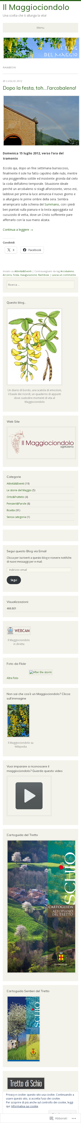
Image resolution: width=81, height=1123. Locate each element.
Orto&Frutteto (15, 497)
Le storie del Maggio (19, 490)
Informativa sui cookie (24, 1106)
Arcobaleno (67, 271)
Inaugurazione (28, 274)
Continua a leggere (18, 229)
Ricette (11, 510)
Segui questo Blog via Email (26, 551)
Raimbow (43, 274)
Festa (16, 274)
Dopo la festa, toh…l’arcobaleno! (39, 88)
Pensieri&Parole (16, 503)
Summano (51, 204)
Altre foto (12, 678)
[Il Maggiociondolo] (41, 57)
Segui (14, 580)
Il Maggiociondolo (36, 7)
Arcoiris (7, 274)
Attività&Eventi (23, 271)
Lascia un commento (64, 274)
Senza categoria (16, 517)
